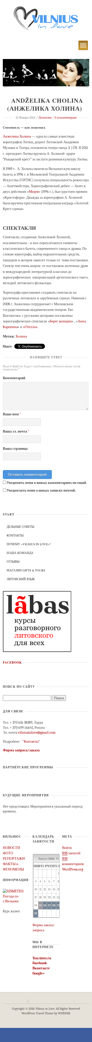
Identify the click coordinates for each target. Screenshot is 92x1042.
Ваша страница (15, 448)
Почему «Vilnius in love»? (29, 544)
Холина (21, 336)
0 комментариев (65, 117)
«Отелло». (30, 327)
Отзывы (13, 561)
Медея (33, 191)
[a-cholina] (46, 72)
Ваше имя (12, 414)
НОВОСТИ (11, 848)
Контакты (15, 535)
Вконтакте (41, 968)
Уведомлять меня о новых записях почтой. (41, 490)
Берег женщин (61, 321)
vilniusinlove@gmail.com (36, 732)
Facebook (12, 662)
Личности (45, 117)
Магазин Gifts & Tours (26, 570)
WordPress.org (72, 869)
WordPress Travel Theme (37, 1013)
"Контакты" (31, 741)
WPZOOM (64, 1013)
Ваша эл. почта (16, 431)
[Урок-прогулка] (37, 621)
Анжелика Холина (17, 136)
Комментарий (14, 378)
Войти (67, 848)
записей (71, 853)
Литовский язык (21, 579)
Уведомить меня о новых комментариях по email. (47, 483)
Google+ (38, 973)
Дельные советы (20, 526)
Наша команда (20, 553)
